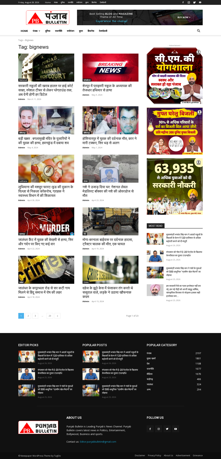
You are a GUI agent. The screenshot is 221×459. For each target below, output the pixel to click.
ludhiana (23, 181)
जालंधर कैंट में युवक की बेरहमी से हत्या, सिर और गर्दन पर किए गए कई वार (45, 242)
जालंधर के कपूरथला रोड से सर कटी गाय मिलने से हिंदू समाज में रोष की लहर (44, 290)
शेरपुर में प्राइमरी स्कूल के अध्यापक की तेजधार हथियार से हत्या (107, 88)
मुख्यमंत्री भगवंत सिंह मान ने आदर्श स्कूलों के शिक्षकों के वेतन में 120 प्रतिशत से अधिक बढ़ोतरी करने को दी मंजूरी (184, 238)
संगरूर (86, 181)
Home (48, 2)
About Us (168, 455)
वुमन (86, 2)
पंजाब (55, 2)
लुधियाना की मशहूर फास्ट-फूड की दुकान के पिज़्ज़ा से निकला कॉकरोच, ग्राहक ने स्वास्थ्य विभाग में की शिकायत (45, 191)
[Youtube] (200, 2)
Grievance (198, 455)
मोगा (85, 234)
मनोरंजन (79, 2)
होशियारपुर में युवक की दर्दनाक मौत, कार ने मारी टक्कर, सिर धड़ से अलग (110, 141)
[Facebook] (183, 2)
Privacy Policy (154, 455)
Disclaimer (140, 455)
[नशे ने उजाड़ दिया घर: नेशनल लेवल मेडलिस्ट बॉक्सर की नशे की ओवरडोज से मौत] (110, 169)
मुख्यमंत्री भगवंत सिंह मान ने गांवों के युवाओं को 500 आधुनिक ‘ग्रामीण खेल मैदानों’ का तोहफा (183, 271)
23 (50, 315)
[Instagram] (188, 2)
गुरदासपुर (22, 234)
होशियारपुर (22, 133)
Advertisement (183, 455)
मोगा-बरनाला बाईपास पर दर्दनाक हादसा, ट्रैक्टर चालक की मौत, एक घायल (108, 242)
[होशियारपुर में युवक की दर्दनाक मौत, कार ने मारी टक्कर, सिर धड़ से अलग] (110, 120)
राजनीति (70, 2)
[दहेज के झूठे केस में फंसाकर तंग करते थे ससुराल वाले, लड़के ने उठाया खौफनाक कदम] (110, 270)
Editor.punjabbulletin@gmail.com (98, 441)
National (23, 80)
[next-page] (57, 316)
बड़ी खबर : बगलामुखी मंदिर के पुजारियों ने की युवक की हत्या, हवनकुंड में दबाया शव (44, 141)
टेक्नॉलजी (103, 2)
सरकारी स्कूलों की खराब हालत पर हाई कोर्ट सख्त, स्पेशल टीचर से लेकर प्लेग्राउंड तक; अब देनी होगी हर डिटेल (45, 90)
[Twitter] (194, 2)
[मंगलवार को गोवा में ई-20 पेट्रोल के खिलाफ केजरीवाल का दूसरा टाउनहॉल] (155, 256)
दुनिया (63, 2)
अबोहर (21, 282)
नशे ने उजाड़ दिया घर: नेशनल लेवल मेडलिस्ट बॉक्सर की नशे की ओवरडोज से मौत (108, 191)
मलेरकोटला (87, 80)
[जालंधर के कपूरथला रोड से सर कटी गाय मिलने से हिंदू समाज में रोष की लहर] (46, 270)
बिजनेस (94, 2)
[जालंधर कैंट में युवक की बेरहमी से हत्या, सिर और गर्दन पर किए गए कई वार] (46, 221)
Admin (21, 99)
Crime (86, 282)
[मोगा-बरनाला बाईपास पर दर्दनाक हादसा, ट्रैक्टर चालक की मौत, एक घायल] (110, 221)
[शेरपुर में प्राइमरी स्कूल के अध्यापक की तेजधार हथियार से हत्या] (110, 68)
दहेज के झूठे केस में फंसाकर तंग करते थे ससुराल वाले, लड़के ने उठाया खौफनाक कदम (108, 292)
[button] (198, 31)
